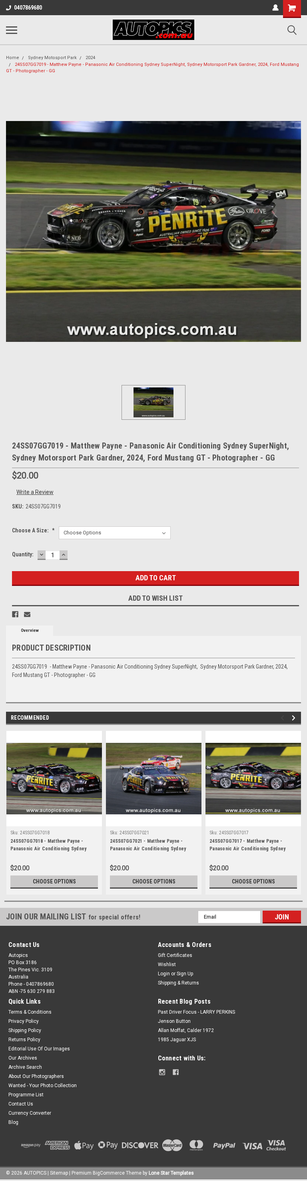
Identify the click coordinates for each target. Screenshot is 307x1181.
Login (164, 974)
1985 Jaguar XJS (177, 1039)
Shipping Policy (24, 1030)
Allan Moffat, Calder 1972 (186, 1030)
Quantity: (23, 554)
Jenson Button (174, 1021)
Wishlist (167, 964)
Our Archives (22, 1058)
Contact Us (20, 1104)
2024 (90, 57)
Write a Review (35, 492)
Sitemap (59, 1173)
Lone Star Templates (171, 1173)
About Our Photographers (36, 1076)
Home (12, 57)
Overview (30, 630)
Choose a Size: (33, 530)
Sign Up (185, 974)
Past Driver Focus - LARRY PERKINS (196, 1012)
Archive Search (25, 1067)
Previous (284, 718)
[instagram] (162, 1072)
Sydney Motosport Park (52, 57)
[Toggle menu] (11, 30)
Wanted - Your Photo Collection (42, 1085)
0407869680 (28, 7)
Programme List (26, 1095)
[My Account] (275, 7)
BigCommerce (109, 1173)
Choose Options (54, 881)
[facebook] (176, 1072)
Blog (13, 1122)
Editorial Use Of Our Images (39, 1049)
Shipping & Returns (178, 983)
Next (295, 718)
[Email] (27, 614)
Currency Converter (29, 1113)
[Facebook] (15, 614)
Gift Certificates (175, 955)
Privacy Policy (23, 1021)
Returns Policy (24, 1039)
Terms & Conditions (30, 1012)
